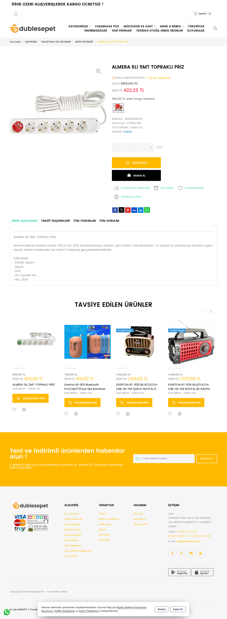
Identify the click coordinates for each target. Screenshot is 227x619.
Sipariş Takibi (140, 524)
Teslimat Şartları (72, 535)
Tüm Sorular (109, 221)
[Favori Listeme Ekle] (14, 410)
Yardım (102, 514)
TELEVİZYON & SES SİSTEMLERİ (56, 42)
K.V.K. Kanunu (71, 514)
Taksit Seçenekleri (55, 221)
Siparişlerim (140, 519)
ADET (160, 147)
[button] (99, 71)
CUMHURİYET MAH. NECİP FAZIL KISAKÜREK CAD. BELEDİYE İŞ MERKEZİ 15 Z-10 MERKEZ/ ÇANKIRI (189, 522)
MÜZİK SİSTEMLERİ (84, 42)
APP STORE (104, 535)
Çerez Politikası (72, 524)
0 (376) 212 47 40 (187, 532)
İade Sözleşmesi (72, 545)
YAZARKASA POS (107, 26)
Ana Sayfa (15, 42)
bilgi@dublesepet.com (188, 541)
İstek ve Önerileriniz (109, 519)
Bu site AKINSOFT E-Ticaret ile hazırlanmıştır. (33, 609)
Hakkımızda (105, 524)
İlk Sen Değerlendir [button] (160, 78)
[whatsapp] (147, 210)
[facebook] (115, 210)
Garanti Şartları (72, 529)
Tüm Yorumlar (84, 221)
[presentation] (202, 311)
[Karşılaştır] (24, 410)
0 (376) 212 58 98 (178, 536)
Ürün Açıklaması (25, 221)
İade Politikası (71, 540)
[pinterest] (128, 210)
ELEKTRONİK (31, 42)
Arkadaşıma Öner (131, 197)
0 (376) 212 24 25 (200, 536)
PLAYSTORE (104, 540)
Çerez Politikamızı (89, 611)
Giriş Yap (138, 514)
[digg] (134, 210)
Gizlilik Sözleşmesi (73, 519)
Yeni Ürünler (70, 556)
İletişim (102, 529)
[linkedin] (140, 210)
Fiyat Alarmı (167, 188)
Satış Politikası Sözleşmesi (77, 551)
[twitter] (121, 210)
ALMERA (127, 132)
